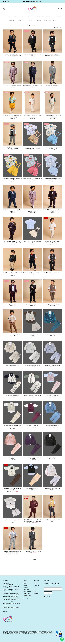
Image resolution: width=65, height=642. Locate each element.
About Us (25, 586)
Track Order (36, 594)
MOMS (54, 21)
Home (35, 584)
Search (25, 584)
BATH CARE (31, 21)
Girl (34, 590)
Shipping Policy (27, 594)
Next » (34, 560)
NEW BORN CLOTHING (38, 18)
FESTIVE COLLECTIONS (18, 18)
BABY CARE (39, 21)
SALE (10, 18)
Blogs (35, 592)
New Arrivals (36, 586)
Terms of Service (27, 600)
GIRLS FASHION (49, 18)
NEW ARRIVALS (28, 18)
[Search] (4, 10)
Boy (34, 588)
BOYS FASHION (58, 18)
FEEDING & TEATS (47, 21)
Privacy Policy (26, 590)
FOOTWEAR (20, 21)
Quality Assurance (27, 592)
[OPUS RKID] (32, 10)
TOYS (26, 21)
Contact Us (26, 588)
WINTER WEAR (12, 21)
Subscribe (48, 594)
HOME (5, 18)
